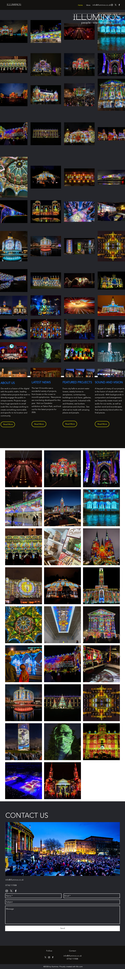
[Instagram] (112, 5)
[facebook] (119, 5)
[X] (115, 5)
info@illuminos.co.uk (102, 5)
